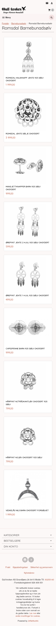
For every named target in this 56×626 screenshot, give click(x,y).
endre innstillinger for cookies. (28, 616)
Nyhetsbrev (29, 572)
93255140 (49, 579)
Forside (5, 23)
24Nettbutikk (33, 620)
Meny (8, 17)
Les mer (33, 613)
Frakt (7, 567)
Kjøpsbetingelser (20, 567)
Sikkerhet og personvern (41, 567)
